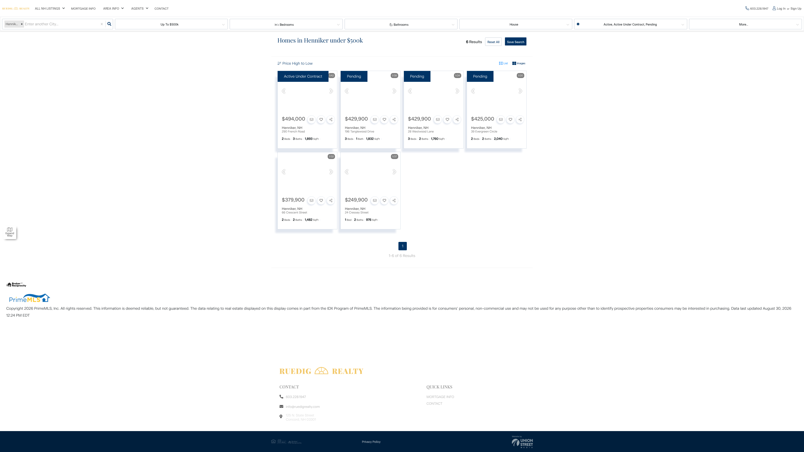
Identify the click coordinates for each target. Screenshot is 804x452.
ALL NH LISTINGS (47, 8)
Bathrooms (401, 25)
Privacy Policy (371, 442)
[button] (21, 24)
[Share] (331, 119)
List (505, 63)
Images (520, 63)
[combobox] (25, 24)
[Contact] (311, 119)
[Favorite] (321, 119)
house (514, 24)
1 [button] (402, 246)
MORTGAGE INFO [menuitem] (83, 8)
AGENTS (137, 8)
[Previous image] (283, 91)
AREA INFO (111, 8)
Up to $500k (170, 24)
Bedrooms (287, 25)
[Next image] (331, 91)
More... (743, 24)
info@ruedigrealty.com (303, 407)
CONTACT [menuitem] (162, 8)
